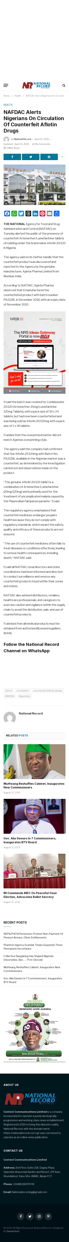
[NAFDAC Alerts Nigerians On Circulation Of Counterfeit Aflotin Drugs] (34, 185)
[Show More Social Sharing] (62, 157)
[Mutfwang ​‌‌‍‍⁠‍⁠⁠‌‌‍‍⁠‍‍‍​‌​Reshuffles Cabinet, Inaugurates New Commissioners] (34, 761)
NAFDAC (10, 696)
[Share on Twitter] (30, 157)
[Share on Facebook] (12, 157)
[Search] (63, 85)
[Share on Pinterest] (49, 157)
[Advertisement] (34, 39)
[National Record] (36, 85)
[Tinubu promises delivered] (34, 1061)
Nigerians (24, 696)
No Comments (42, 144)
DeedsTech (13, 1231)
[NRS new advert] (34, 392)
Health (8, 104)
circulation (22, 690)
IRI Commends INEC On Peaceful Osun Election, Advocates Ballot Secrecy (30, 895)
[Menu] (6, 85)
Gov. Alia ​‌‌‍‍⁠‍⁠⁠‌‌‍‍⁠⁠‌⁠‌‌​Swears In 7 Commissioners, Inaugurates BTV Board (30, 840)
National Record (22, 139)
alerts (8, 690)
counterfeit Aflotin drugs (47, 690)
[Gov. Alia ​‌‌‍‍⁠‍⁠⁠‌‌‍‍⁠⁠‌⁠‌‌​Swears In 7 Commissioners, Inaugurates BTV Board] (34, 816)
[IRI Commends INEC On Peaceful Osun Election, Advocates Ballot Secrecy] (34, 871)
